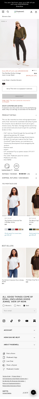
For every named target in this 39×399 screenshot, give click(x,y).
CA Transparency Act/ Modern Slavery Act (15, 378)
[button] (5, 21)
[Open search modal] (7, 12)
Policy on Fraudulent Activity (11, 383)
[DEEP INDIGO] (9, 229)
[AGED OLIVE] (20, 229)
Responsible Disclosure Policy (12, 386)
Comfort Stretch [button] (6, 170)
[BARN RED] (16, 229)
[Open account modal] (31, 12)
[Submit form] (34, 311)
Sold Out (19, 96)
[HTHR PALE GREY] (6, 229)
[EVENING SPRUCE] (30, 229)
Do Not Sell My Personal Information (14, 381)
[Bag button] (36, 12)
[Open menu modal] (3, 12)
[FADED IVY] (34, 229)
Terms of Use (6, 376)
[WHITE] (13, 229)
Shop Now (19, 6)
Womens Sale (6, 16)
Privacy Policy (16, 376)
